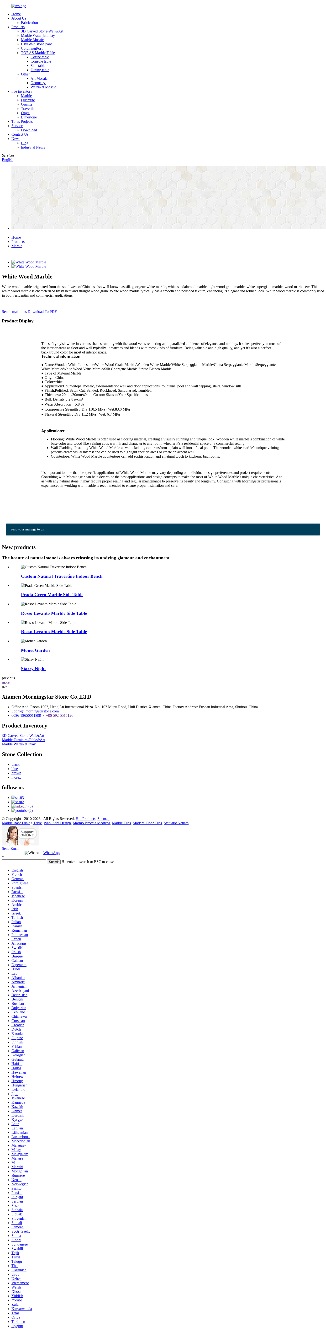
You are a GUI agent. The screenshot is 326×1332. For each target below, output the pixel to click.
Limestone (29, 117)
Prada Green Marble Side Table (52, 594)
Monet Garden (35, 650)
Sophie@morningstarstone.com (35, 711)
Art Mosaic (39, 78)
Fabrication (29, 23)
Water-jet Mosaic (43, 87)
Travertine (28, 109)
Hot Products (85, 819)
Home (16, 14)
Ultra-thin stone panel (37, 44)
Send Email (10, 848)
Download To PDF (42, 312)
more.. (16, 777)
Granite (26, 104)
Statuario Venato (176, 823)
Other (25, 74)
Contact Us (19, 134)
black (15, 764)
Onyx (25, 113)
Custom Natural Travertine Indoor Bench (62, 576)
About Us (18, 18)
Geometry (38, 83)
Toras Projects (22, 121)
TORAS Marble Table (38, 53)
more (6, 682)
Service (17, 126)
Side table (38, 66)
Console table (41, 61)
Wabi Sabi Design (57, 823)
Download (29, 130)
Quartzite (28, 100)
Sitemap (103, 819)
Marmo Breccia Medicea (91, 823)
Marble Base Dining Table (22, 823)
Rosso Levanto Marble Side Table (54, 613)
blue (14, 769)
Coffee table (40, 57)
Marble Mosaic (32, 40)
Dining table (40, 70)
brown (16, 773)
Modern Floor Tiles (147, 823)
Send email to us (14, 312)
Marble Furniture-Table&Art (23, 740)
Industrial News (33, 147)
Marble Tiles (121, 823)
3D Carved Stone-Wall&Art (42, 31)
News (15, 139)
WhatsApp (51, 853)
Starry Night (33, 668)
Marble (26, 96)
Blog (24, 143)
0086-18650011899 (26, 715)
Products (18, 27)
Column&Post (31, 48)
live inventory (21, 91)
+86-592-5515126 (59, 715)
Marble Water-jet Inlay (38, 35)
